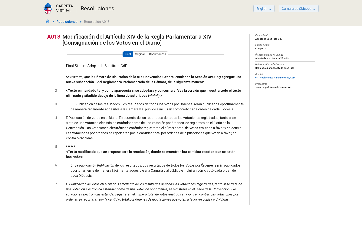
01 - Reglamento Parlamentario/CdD (275, 77)
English (261, 9)
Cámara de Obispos (296, 9)
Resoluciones (67, 22)
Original (140, 54)
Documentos (157, 54)
